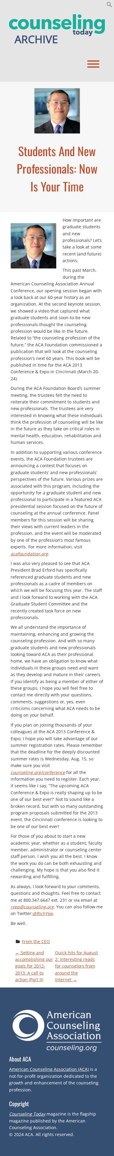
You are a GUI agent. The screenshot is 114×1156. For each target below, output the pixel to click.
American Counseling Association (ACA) (49, 1069)
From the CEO (36, 941)
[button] (109, 6)
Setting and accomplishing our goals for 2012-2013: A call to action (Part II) (34, 966)
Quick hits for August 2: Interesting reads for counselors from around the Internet (76, 966)
